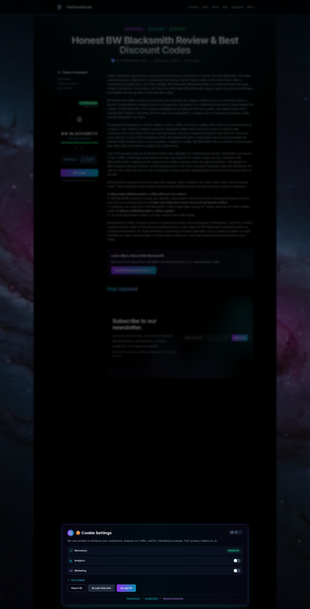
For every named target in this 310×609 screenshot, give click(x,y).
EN (236, 532)
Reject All (76, 588)
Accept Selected (101, 588)
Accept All (126, 588)
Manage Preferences (173, 598)
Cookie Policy (151, 598)
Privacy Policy (133, 598)
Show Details (78, 580)
